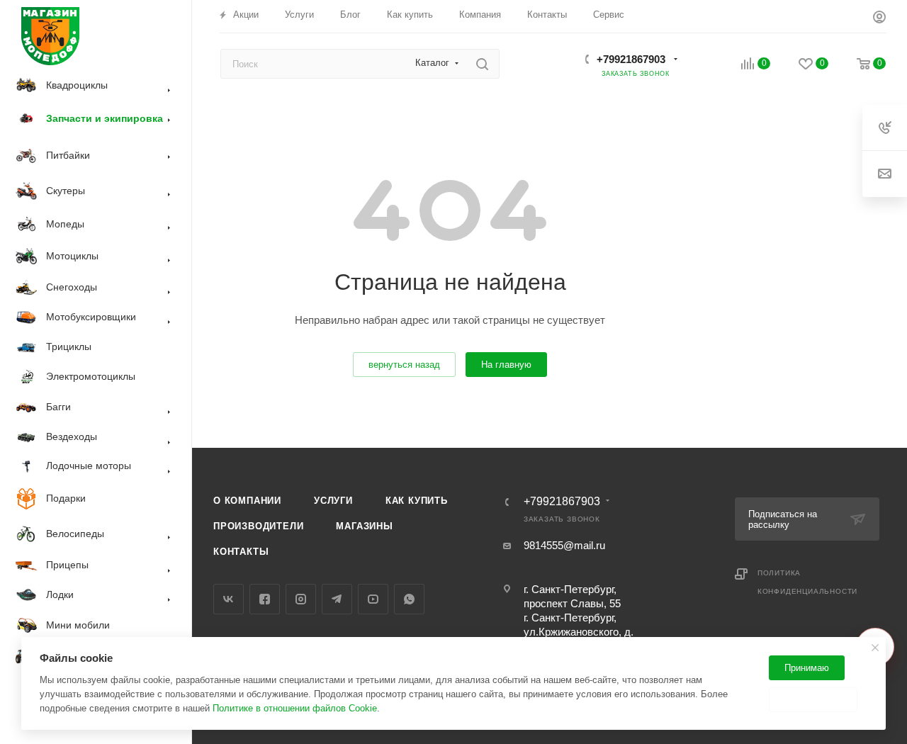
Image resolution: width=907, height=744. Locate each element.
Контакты (241, 551)
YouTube (373, 599)
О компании (247, 500)
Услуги (333, 500)
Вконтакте (228, 599)
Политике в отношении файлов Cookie (295, 708)
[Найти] (482, 64)
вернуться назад (404, 364)
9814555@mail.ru (564, 545)
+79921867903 (631, 59)
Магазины (364, 526)
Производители (258, 526)
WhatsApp (409, 599)
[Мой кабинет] (879, 19)
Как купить (416, 500)
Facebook (264, 599)
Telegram (337, 599)
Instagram (301, 599)
